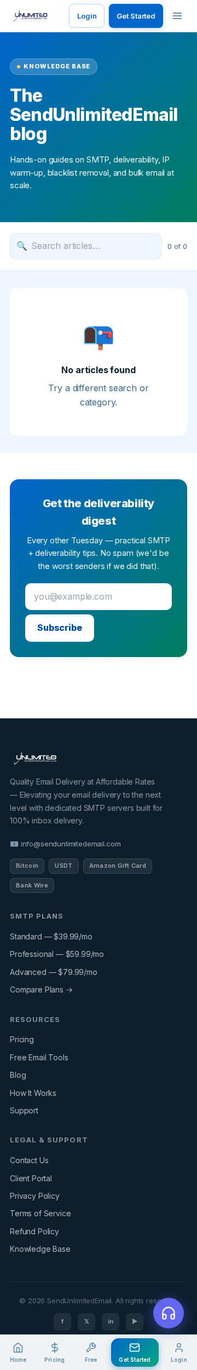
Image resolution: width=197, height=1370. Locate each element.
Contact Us (29, 1160)
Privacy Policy (35, 1195)
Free (91, 1359)
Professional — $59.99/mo (57, 954)
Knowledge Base (40, 1248)
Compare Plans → (41, 989)
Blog (18, 1074)
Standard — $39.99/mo (51, 936)
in (110, 1321)
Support (24, 1110)
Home (18, 1359)
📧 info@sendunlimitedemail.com (65, 843)
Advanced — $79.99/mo (53, 972)
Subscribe (59, 627)
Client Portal (31, 1178)
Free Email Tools (39, 1057)
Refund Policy (34, 1231)
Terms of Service (40, 1213)
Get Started (136, 15)
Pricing (22, 1039)
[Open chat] (168, 1313)
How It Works (33, 1093)
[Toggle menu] (177, 16)
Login (86, 15)
